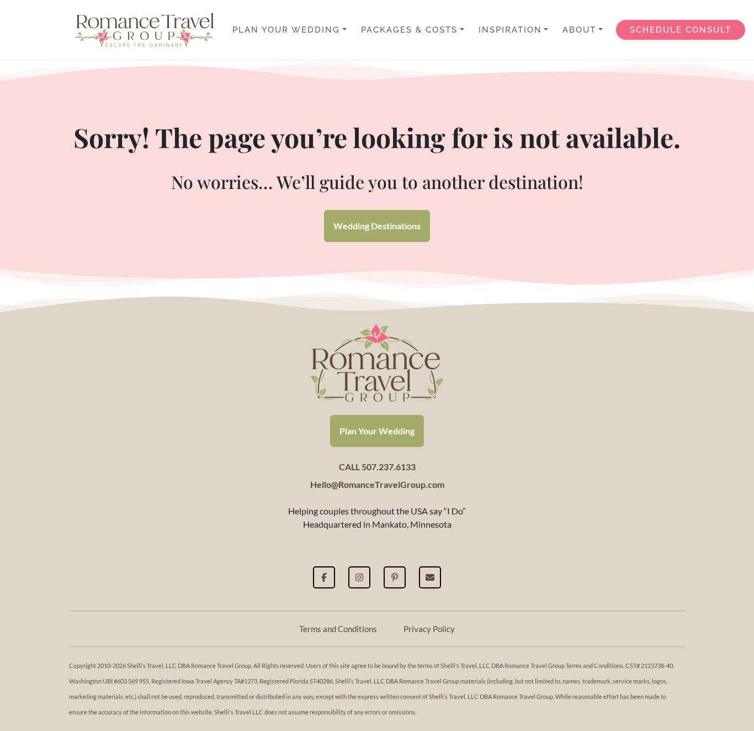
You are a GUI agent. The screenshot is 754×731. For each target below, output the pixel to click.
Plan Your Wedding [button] (286, 30)
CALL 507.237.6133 (377, 466)
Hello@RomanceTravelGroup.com (377, 484)
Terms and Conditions (338, 629)
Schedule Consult (680, 30)
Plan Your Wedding (377, 430)
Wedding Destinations (377, 225)
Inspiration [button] (510, 30)
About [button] (579, 30)
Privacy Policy (429, 629)
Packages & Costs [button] (409, 30)
